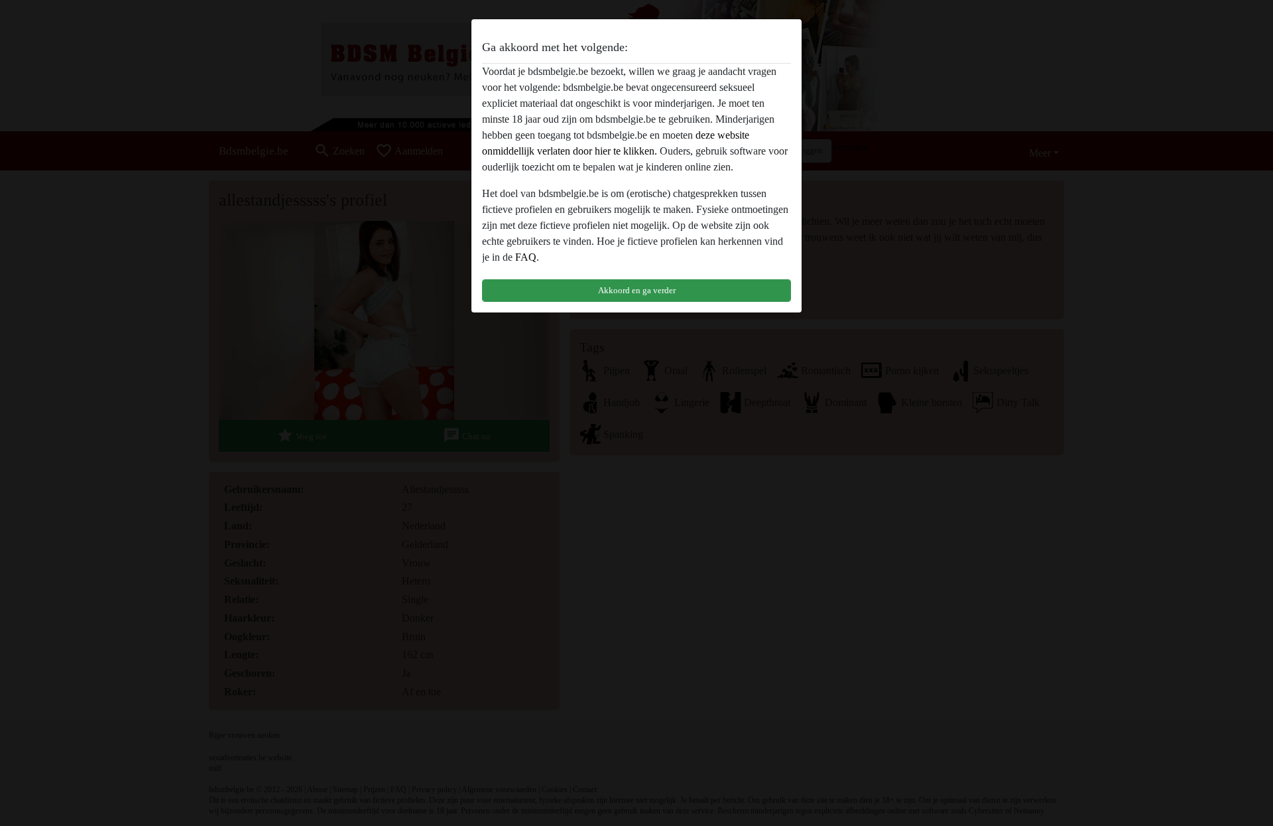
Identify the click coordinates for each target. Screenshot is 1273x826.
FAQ (525, 257)
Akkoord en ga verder (637, 290)
